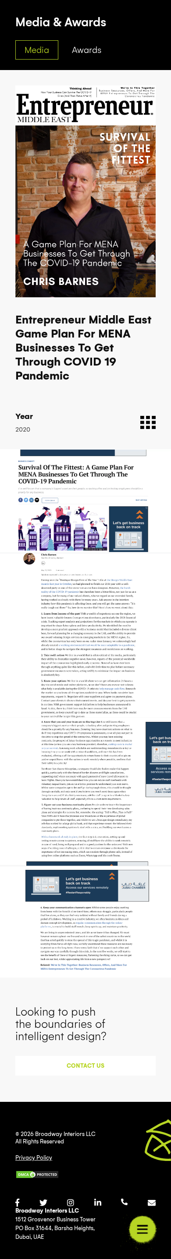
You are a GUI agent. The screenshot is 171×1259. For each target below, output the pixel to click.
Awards (86, 50)
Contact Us (85, 1065)
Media (37, 50)
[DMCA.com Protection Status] (59, 1174)
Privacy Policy (33, 1157)
